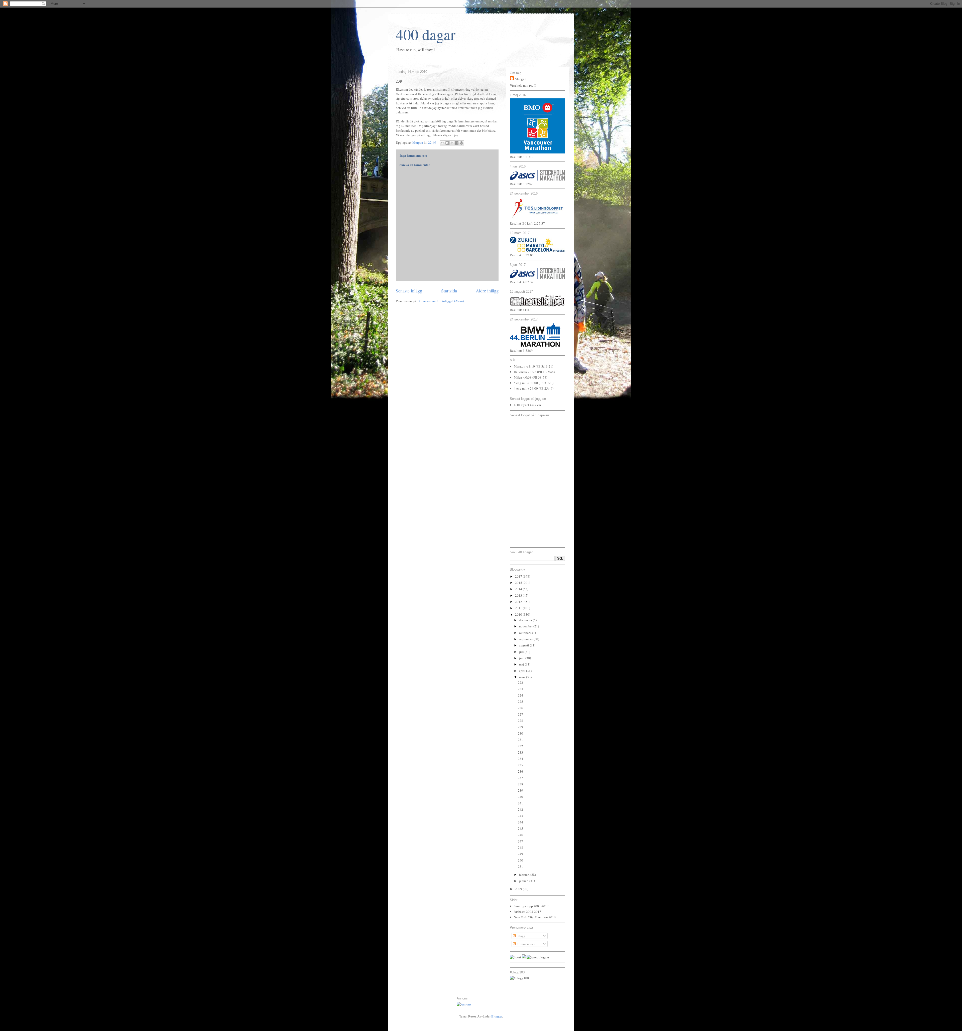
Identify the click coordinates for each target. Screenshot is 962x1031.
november (526, 626)
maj (522, 664)
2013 (519, 595)
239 (520, 790)
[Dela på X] (451, 142)
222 (520, 682)
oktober (524, 632)
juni (522, 658)
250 (520, 860)
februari (524, 874)
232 (520, 746)
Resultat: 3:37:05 (522, 255)
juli (522, 651)
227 (520, 714)
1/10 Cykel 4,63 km (527, 405)
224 (520, 695)
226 (520, 708)
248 (520, 847)
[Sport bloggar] (538, 957)
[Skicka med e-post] (442, 142)
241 (520, 803)
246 (520, 834)
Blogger (496, 1016)
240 (520, 796)
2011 (519, 608)
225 (520, 701)
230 (520, 733)
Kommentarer (525, 944)
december (526, 620)
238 (520, 784)
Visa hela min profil (523, 85)
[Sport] (515, 957)
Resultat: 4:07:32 (522, 282)
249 (520, 853)
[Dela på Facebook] (456, 142)
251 (520, 866)
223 (520, 688)
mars (522, 677)
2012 (519, 601)
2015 (519, 582)
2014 (519, 589)
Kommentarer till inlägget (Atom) (441, 301)
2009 (519, 889)
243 (520, 815)
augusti (524, 645)
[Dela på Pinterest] (461, 142)
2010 (519, 614)
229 (520, 727)
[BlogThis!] (447, 142)
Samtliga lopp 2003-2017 (531, 906)
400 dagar (425, 34)
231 (520, 739)
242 (520, 809)
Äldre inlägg (487, 291)
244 (520, 822)
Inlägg (520, 936)
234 (520, 758)
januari (524, 881)
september (526, 639)
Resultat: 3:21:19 (522, 156)
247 (520, 841)
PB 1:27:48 (546, 372)
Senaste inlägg (409, 291)
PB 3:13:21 (544, 366)
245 (520, 828)
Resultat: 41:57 (520, 309)
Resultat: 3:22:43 (522, 184)
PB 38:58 (539, 377)
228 (520, 720)
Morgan (520, 78)
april (522, 670)
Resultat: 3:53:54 (522, 350)
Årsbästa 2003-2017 (527, 911)
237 (520, 777)
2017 (519, 576)
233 (520, 752)
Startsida (449, 291)
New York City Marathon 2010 (535, 917)
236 (520, 771)
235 (520, 765)
